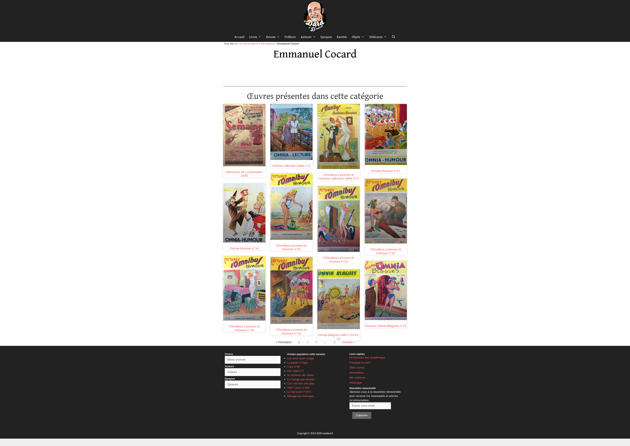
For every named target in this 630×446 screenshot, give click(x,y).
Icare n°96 (293, 366)
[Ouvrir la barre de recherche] (393, 37)
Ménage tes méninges (300, 396)
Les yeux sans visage (300, 358)
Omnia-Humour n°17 (385, 171)
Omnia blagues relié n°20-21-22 (338, 336)
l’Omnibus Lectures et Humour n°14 (291, 331)
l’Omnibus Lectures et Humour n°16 (338, 259)
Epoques (326, 37)
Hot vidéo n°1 (295, 371)
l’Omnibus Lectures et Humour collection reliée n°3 (338, 176)
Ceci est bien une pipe (300, 383)
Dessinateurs (268, 43)
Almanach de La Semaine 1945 (244, 174)
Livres (253, 37)
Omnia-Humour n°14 (244, 248)
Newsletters (356, 372)
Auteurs (306, 37)
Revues (270, 37)
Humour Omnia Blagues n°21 (386, 326)
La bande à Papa (297, 362)
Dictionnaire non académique (367, 357)
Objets (356, 37)
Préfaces (290, 37)
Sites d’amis (357, 367)
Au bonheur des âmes (300, 375)
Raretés (342, 37)
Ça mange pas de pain (301, 379)
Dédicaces (376, 37)
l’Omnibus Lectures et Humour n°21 (291, 247)
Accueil (239, 37)
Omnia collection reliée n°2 (291, 165)
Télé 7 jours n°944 (298, 387)
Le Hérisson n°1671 (299, 391)
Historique (355, 382)
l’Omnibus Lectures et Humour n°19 (244, 328)
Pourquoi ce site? (360, 362)
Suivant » (348, 342)
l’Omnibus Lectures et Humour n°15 (385, 251)
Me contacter (357, 377)
